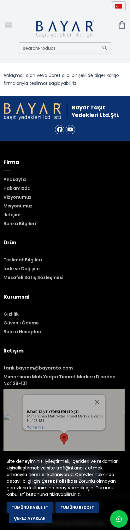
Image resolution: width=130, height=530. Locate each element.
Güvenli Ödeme (21, 323)
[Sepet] (122, 25)
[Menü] (8, 25)
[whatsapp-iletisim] (119, 519)
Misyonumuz (17, 206)
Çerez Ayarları (30, 518)
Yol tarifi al (35, 427)
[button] (118, 6)
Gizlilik (11, 314)
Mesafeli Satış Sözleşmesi (33, 277)
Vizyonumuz (17, 197)
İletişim (12, 215)
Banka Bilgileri (19, 223)
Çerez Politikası (59, 481)
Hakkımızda (17, 188)
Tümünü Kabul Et (30, 507)
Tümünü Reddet (77, 507)
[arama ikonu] (105, 48)
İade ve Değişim (21, 268)
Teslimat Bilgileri (22, 260)
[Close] (97, 402)
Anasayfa (14, 179)
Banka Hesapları (22, 332)
